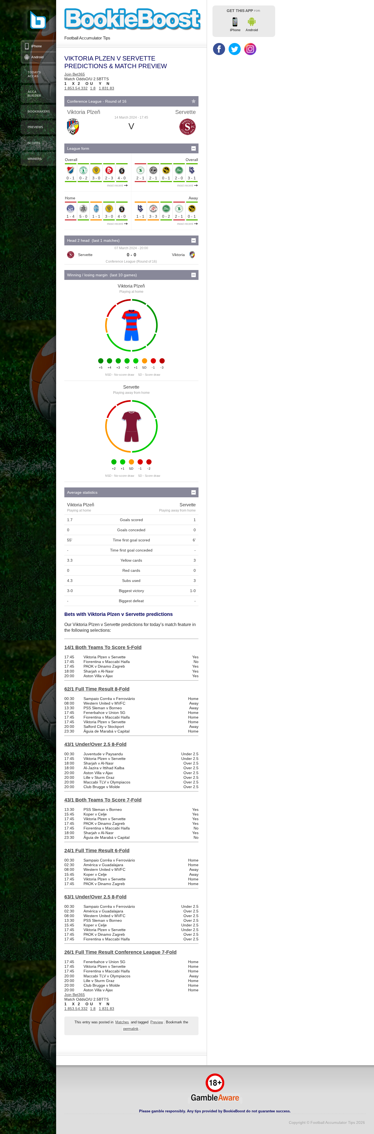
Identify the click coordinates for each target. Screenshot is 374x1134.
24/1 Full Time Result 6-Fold (97, 850)
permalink (131, 1029)
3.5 (74, 88)
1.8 (93, 88)
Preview (156, 1022)
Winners (35, 158)
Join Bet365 (74, 74)
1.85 (68, 88)
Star (193, 101)
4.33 (81, 88)
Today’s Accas (34, 74)
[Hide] (193, 148)
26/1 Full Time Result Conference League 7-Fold (120, 952)
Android (37, 57)
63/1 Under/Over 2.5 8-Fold (95, 897)
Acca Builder (34, 93)
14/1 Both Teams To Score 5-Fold (103, 647)
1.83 (103, 88)
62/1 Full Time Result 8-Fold (97, 689)
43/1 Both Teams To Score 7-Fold (103, 800)
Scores (34, 143)
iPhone (36, 46)
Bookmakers (39, 111)
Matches (122, 1022)
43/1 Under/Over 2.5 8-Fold (95, 744)
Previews (35, 127)
